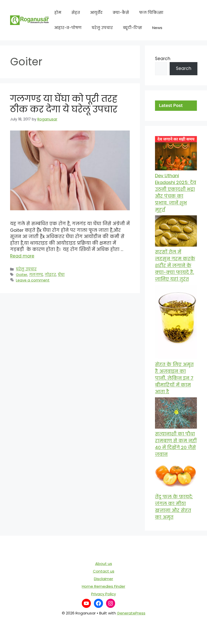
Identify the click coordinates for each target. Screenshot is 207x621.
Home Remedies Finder (103, 586)
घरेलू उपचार (102, 27)
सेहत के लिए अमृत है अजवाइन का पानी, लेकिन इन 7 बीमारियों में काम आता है (174, 378)
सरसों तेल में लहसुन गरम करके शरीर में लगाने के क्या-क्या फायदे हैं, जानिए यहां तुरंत (175, 265)
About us (103, 563)
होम (57, 12)
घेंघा (61, 274)
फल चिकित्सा (151, 12)
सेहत (75, 12)
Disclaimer (103, 578)
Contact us (103, 571)
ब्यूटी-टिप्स (132, 27)
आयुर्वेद (96, 12)
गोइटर (50, 274)
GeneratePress (131, 613)
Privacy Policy (103, 594)
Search (162, 59)
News (157, 27)
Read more (22, 256)
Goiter (21, 274)
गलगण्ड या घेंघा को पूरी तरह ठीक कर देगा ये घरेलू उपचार (63, 103)
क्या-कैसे (121, 12)
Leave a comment (32, 280)
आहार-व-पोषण (68, 27)
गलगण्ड (36, 274)
